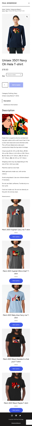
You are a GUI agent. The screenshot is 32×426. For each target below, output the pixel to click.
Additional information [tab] (11, 105)
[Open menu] (29, 3)
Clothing (8, 9)
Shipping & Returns (16, 423)
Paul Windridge (9, 3)
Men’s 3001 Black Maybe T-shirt (16, 403)
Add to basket (16, 85)
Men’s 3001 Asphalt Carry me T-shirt (16, 230)
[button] (27, 16)
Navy (7, 10)
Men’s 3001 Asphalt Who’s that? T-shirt (16, 272)
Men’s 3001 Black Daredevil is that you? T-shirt (16, 360)
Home (3, 9)
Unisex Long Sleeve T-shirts (10, 96)
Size (3, 76)
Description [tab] (7, 101)
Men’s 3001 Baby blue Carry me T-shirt (16, 316)
